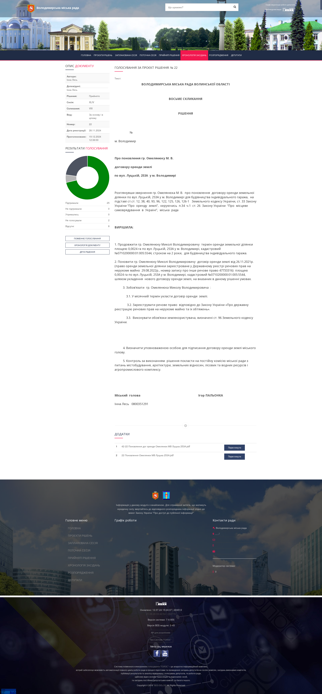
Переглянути (234, 447)
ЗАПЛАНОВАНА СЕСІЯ (126, 55)
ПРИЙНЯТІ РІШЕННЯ (169, 55)
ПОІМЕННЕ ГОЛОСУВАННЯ (87, 238)
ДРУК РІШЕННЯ (87, 251)
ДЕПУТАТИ (236, 55)
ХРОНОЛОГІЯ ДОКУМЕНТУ (87, 245)
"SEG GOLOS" (160, 685)
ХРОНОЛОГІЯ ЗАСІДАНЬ (194, 55)
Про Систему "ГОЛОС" (160, 639)
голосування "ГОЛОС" (158, 666)
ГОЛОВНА (86, 55)
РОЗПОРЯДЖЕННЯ (218, 55)
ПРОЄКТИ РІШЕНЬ (103, 55)
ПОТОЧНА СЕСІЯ (148, 55)
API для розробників (160, 632)
